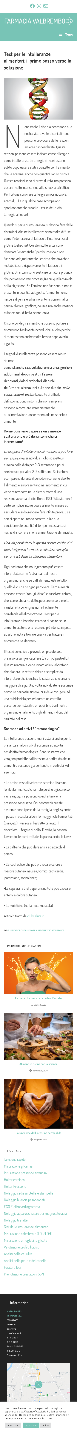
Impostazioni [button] (13, 1425)
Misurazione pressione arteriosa (25, 1172)
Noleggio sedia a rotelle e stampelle (28, 1193)
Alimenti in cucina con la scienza (38, 1064)
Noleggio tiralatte (16, 1220)
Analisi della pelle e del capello (25, 1260)
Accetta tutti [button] (31, 1425)
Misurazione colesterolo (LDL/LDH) (28, 1233)
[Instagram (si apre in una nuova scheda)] (39, 6)
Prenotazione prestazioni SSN (24, 1274)
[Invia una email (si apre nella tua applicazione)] (45, 6)
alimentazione (15, 930)
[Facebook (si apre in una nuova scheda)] (32, 6)
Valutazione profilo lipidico (21, 1247)
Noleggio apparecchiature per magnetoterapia (35, 1213)
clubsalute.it (35, 915)
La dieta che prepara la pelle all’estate (38, 998)
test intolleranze (55, 930)
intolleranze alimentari (34, 930)
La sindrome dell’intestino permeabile (38, 1133)
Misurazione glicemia (18, 1166)
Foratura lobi (12, 1267)
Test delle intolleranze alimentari (26, 1226)
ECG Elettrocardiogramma (22, 1206)
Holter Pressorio (15, 1186)
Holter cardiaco (14, 1179)
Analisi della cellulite (18, 1253)
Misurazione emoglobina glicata (25, 1240)
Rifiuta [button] (46, 1425)
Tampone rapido (15, 1159)
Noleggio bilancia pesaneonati (24, 1199)
